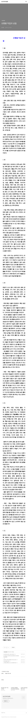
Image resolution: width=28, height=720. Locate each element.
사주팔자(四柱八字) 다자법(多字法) (9, 662)
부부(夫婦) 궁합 (6, 661)
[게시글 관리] (8, 647)
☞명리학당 (5, 651)
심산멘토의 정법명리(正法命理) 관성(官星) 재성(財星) (11, 656)
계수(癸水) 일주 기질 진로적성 (8, 654)
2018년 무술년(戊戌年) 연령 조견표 (9, 659)
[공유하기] (7, 647)
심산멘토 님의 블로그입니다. (8, 698)
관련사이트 (3, 712)
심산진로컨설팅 (4, 1)
